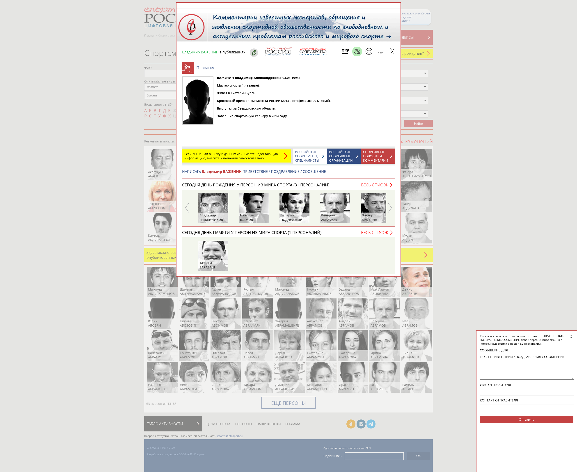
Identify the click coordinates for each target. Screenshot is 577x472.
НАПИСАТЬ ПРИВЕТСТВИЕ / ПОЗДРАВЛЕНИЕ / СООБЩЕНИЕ (254, 171)
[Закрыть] (392, 51)
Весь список (374, 185)
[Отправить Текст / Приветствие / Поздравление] (369, 51)
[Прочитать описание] (357, 51)
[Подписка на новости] (345, 51)
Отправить (526, 419)
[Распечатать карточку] (380, 51)
